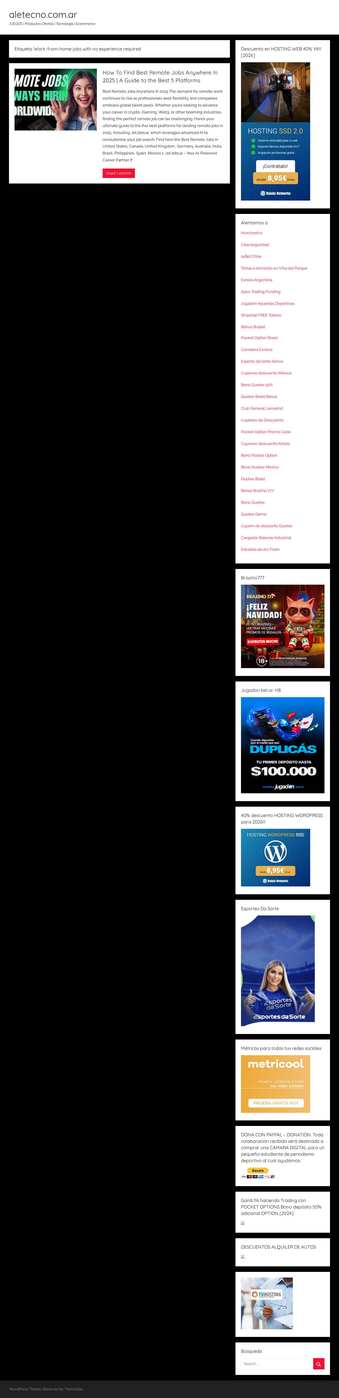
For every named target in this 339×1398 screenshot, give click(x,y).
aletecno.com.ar (43, 14)
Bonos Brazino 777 (257, 490)
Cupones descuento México (266, 373)
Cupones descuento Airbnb (265, 443)
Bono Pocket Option (259, 455)
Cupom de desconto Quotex (266, 526)
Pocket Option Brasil (259, 337)
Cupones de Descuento (262, 420)
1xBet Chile (251, 256)
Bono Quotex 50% (257, 384)
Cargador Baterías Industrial (266, 537)
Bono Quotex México (260, 467)
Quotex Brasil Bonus (259, 396)
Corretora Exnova (256, 349)
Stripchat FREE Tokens (261, 315)
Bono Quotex (253, 502)
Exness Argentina (256, 280)
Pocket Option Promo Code (266, 431)
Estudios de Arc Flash (260, 549)
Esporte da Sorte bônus (262, 361)
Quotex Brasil (253, 479)
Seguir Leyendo (118, 173)
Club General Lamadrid (262, 408)
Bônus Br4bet (253, 327)
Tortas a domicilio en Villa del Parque (274, 268)
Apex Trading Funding (261, 291)
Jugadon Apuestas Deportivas (267, 303)
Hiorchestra (251, 233)
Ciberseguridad (255, 244)
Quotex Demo (253, 514)
